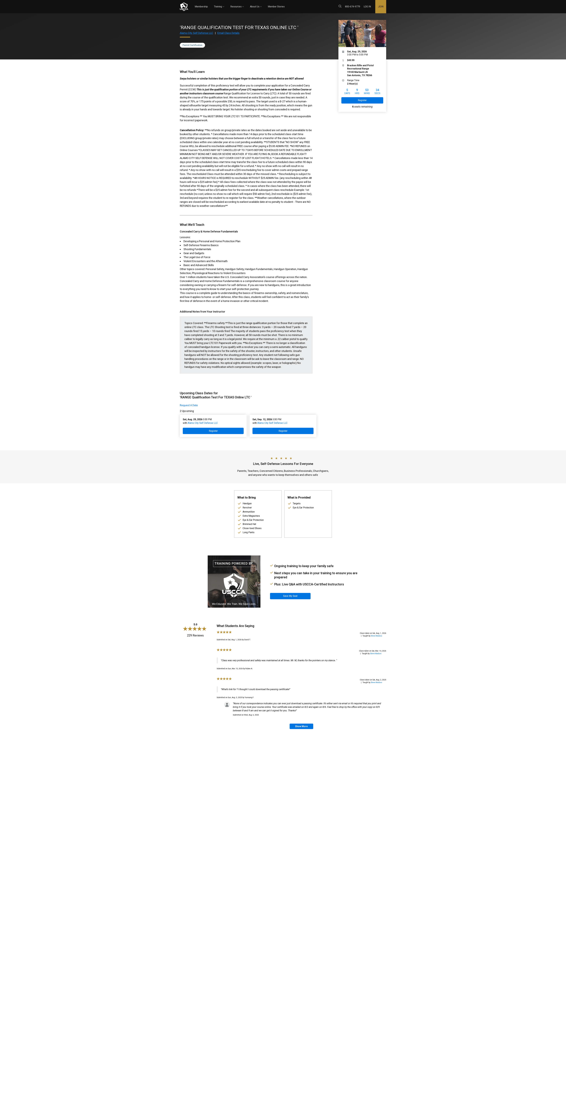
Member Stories (276, 6)
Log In (367, 6)
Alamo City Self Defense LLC (196, 33)
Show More (301, 726)
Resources (237, 4)
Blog (287, 4)
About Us (256, 4)
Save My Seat (290, 596)
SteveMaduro (376, 636)
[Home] (184, 6)
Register (362, 100)
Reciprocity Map (304, 4)
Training (219, 4)
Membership (201, 6)
